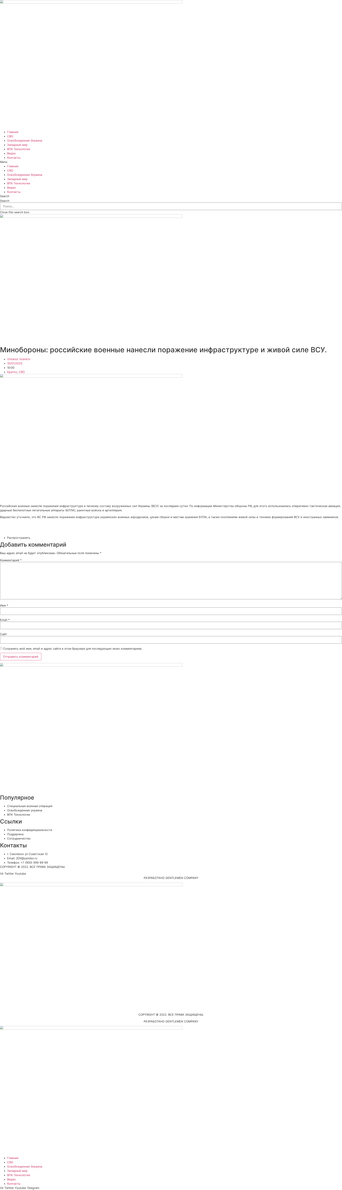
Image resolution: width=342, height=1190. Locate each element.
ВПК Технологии (18, 149)
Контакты (13, 157)
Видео (11, 153)
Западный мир (17, 145)
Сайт (3, 634)
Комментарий (11, 560)
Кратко (12, 372)
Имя (4, 605)
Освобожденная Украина (24, 140)
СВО (10, 136)
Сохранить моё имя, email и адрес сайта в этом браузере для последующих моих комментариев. (72, 648)
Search (4, 200)
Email (5, 619)
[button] (171, 162)
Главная (12, 132)
